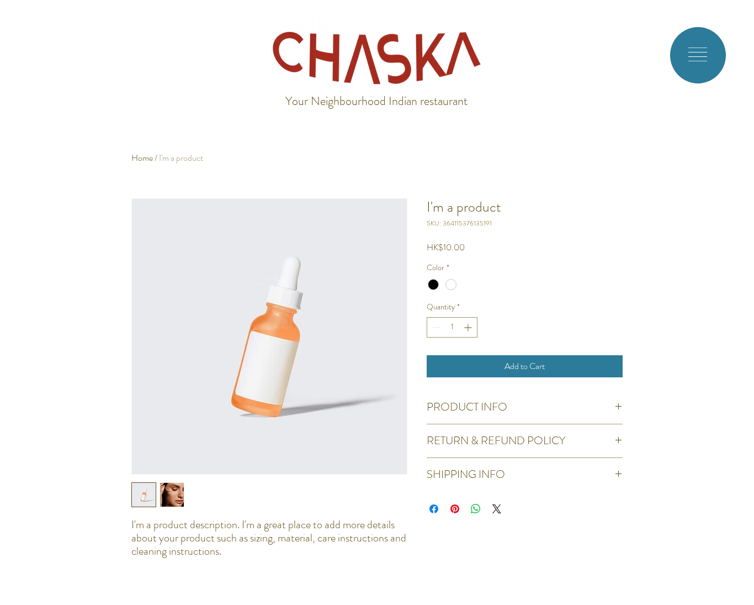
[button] (697, 54)
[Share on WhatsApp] (475, 508)
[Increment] (469, 327)
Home (142, 157)
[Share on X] (496, 508)
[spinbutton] (452, 327)
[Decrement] (435, 327)
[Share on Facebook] (433, 508)
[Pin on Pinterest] (454, 508)
